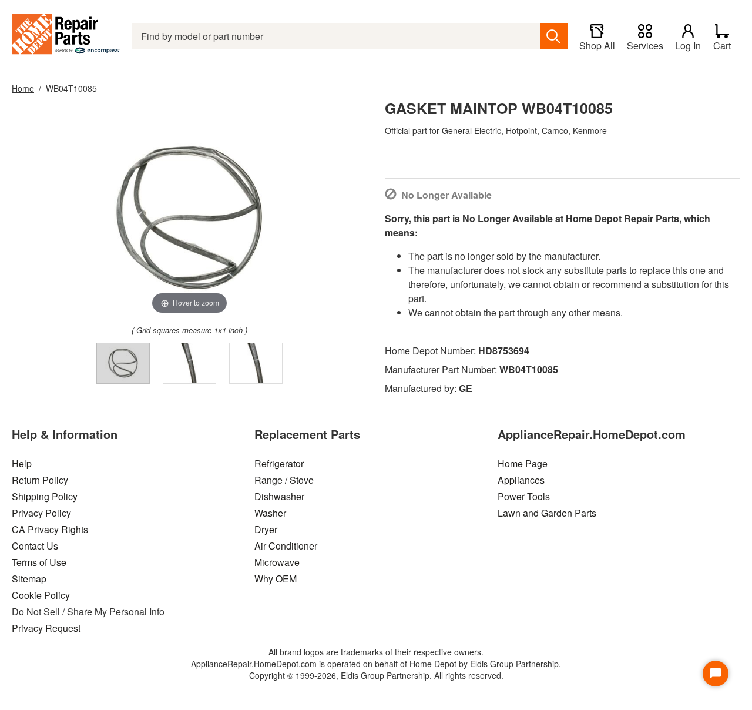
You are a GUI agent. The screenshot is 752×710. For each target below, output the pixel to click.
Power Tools (524, 496)
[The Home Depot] (66, 36)
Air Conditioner (285, 545)
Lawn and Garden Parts (547, 513)
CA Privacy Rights (50, 529)
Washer (270, 513)
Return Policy (40, 480)
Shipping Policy (45, 496)
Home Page (523, 463)
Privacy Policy (41, 513)
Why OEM (275, 578)
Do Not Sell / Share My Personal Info (88, 611)
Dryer (265, 529)
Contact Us (35, 545)
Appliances (521, 480)
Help (22, 463)
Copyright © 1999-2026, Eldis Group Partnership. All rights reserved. (376, 675)
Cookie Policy (41, 595)
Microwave (277, 562)
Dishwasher (279, 496)
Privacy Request (46, 628)
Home (23, 88)
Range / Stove (284, 480)
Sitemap (29, 578)
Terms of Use (39, 562)
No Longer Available (446, 195)
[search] (554, 36)
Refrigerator (279, 463)
